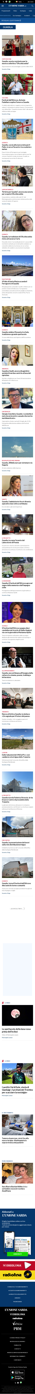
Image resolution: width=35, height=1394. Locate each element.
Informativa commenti (17, 1356)
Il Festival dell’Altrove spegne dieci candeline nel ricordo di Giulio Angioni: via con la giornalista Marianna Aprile (17, 630)
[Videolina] (17, 1265)
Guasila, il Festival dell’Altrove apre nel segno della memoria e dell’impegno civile (17, 585)
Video (15, 11)
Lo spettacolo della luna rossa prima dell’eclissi (16, 1030)
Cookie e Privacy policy (17, 1337)
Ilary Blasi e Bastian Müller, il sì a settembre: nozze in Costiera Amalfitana (14, 1189)
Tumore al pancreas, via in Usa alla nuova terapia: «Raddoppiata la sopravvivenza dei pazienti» (15, 1140)
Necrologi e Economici (17, 1341)
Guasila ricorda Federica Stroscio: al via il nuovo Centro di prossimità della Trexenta (17, 800)
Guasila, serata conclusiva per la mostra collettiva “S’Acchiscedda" (15, 62)
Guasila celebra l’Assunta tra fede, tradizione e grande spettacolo (15, 333)
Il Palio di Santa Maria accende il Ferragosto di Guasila (14, 282)
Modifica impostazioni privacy (17, 1352)
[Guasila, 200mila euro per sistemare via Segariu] (17, 447)
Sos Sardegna (17, 15)
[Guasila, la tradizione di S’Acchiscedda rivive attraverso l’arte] (17, 221)
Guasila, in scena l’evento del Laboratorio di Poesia (13, 541)
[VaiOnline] (17, 1324)
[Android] (17, 1377)
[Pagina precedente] (24, 908)
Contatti (17, 1349)
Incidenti (27, 15)
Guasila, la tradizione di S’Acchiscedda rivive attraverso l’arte (17, 238)
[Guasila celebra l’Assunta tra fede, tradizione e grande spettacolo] (17, 316)
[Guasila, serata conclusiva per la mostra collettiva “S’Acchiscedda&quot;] (17, 45)
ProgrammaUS (6, 11)
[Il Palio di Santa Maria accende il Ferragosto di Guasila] (17, 265)
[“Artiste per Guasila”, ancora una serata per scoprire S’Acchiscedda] (17, 176)
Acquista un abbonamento (17, 1290)
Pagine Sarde (17, 1301)
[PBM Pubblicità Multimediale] (17, 1328)
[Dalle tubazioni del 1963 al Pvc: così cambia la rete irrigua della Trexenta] (17, 739)
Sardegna (23, 11)
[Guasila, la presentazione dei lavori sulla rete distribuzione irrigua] (17, 826)
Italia (30, 11)
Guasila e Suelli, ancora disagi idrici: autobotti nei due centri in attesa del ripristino (16, 373)
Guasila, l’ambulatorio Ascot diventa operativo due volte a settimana (16, 502)
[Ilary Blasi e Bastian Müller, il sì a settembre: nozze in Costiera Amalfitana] (17, 1173)
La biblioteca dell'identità (17, 1294)
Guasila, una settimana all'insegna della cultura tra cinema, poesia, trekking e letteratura (17, 675)
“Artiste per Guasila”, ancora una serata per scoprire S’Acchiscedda (17, 193)
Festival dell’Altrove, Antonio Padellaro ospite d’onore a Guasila (15, 101)
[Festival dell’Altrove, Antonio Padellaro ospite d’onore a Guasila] (17, 84)
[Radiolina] (17, 1275)
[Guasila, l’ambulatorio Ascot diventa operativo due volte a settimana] (17, 485)
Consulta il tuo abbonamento (17, 1287)
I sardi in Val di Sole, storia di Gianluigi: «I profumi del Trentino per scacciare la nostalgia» (17, 1090)
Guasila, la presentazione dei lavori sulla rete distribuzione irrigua (15, 843)
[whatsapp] (9, 2)
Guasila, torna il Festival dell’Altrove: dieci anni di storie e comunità (16, 884)
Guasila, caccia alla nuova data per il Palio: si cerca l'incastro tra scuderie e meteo (16, 147)
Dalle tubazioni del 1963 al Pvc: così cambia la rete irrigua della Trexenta (16, 756)
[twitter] (3, 2)
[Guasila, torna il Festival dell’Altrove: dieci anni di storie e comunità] (17, 867)
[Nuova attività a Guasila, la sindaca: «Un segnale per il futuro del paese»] (17, 698)
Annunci (17, 1298)
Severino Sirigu (6, 69)
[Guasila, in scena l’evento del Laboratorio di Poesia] (17, 524)
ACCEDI (30, 2)
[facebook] (6, 2)
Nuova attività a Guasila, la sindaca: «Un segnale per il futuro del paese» (16, 715)
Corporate (17, 1360)
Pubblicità (17, 1345)
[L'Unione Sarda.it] (17, 6)
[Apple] (17, 1372)
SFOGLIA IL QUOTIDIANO (11, 20)
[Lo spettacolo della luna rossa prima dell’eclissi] (17, 1015)
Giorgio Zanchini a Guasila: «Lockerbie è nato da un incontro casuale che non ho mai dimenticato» (17, 416)
